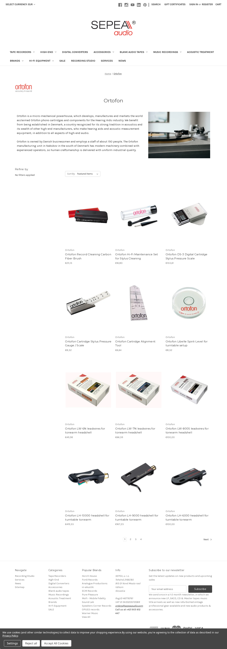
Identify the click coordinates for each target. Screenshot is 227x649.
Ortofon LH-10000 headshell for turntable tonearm (87, 517)
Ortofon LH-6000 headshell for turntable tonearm (187, 517)
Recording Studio (83, 60)
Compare (87, 212)
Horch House (89, 576)
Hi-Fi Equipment (39, 60)
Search (155, 4)
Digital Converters (75, 52)
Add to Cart (88, 219)
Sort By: (71, 173)
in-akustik (88, 587)
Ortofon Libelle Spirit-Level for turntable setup (187, 343)
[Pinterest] (145, 5)
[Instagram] (126, 5)
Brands (15, 60)
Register (207, 4)
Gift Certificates (175, 4)
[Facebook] (120, 5)
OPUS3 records (90, 609)
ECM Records (89, 590)
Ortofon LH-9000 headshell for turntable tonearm (136, 517)
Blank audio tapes (132, 52)
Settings (12, 643)
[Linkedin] (139, 5)
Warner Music (90, 613)
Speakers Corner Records (96, 605)
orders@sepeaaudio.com (129, 605)
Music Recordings (165, 52)
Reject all (31, 643)
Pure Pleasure (90, 594)
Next (206, 539)
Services (107, 60)
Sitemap (19, 587)
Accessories (102, 52)
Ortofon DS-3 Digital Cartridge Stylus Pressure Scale (186, 256)
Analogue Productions (94, 583)
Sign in (193, 4)
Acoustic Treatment (200, 52)
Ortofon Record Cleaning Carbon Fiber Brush (88, 256)
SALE (62, 60)
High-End (46, 52)
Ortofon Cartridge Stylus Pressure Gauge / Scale (88, 343)
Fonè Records (90, 579)
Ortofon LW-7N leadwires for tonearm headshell (135, 430)
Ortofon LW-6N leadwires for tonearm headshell (85, 430)
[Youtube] (132, 5)
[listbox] (88, 174)
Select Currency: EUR (19, 4)
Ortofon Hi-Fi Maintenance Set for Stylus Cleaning (136, 256)
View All (86, 616)
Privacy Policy (10, 635)
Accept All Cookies (56, 643)
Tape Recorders (20, 52)
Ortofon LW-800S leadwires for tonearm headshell (187, 430)
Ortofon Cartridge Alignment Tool (135, 343)
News (122, 60)
